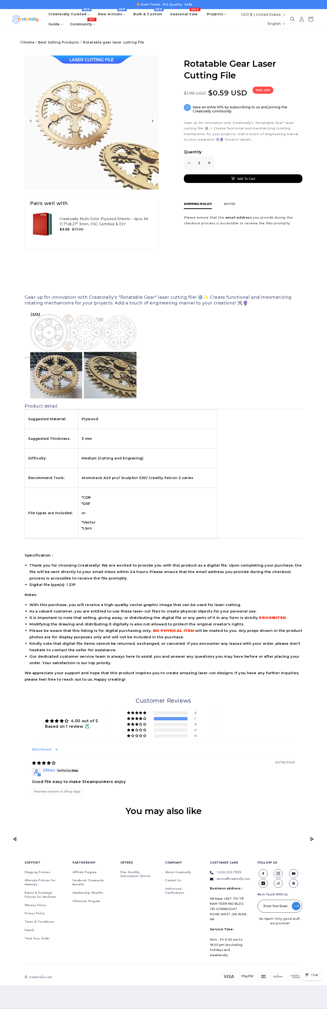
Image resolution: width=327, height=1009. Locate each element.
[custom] (263, 873)
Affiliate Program (84, 872)
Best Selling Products (58, 42)
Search (29, 930)
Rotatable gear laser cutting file (113, 42)
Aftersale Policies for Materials (40, 882)
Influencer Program (86, 901)
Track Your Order (37, 939)
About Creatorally (178, 872)
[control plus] (209, 163)
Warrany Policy (35, 905)
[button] (292, 19)
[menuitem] (70, 14)
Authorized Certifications (174, 891)
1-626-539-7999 (229, 872)
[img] (44, 763)
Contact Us (173, 880)
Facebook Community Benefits (88, 882)
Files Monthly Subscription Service (135, 874)
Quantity (193, 152)
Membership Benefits (88, 893)
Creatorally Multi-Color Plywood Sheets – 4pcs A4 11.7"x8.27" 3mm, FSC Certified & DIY (104, 221)
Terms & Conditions (39, 922)
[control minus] (189, 163)
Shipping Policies (37, 872)
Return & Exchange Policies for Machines (40, 895)
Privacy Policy (35, 913)
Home (28, 42)
